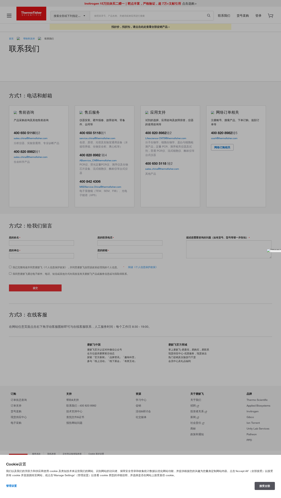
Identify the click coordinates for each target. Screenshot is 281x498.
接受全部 (264, 486)
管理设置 (11, 485)
